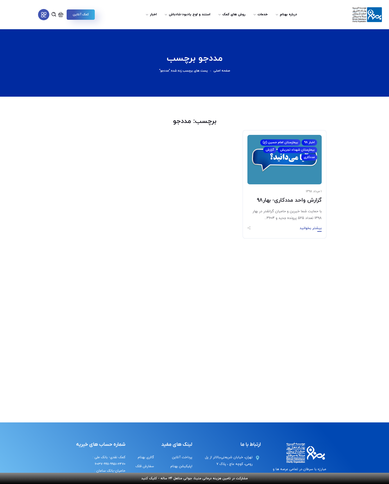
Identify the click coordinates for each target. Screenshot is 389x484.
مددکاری (309, 157)
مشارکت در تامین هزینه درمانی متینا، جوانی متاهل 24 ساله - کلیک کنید (194, 478)
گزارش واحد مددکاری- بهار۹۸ (289, 200)
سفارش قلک (145, 466)
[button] (81, 14)
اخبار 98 (309, 142)
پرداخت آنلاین (182, 457)
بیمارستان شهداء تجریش (297, 150)
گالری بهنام (146, 457)
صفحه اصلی (221, 71)
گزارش (270, 150)
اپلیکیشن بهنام (181, 466)
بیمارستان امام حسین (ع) (280, 142)
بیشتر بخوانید (311, 228)
